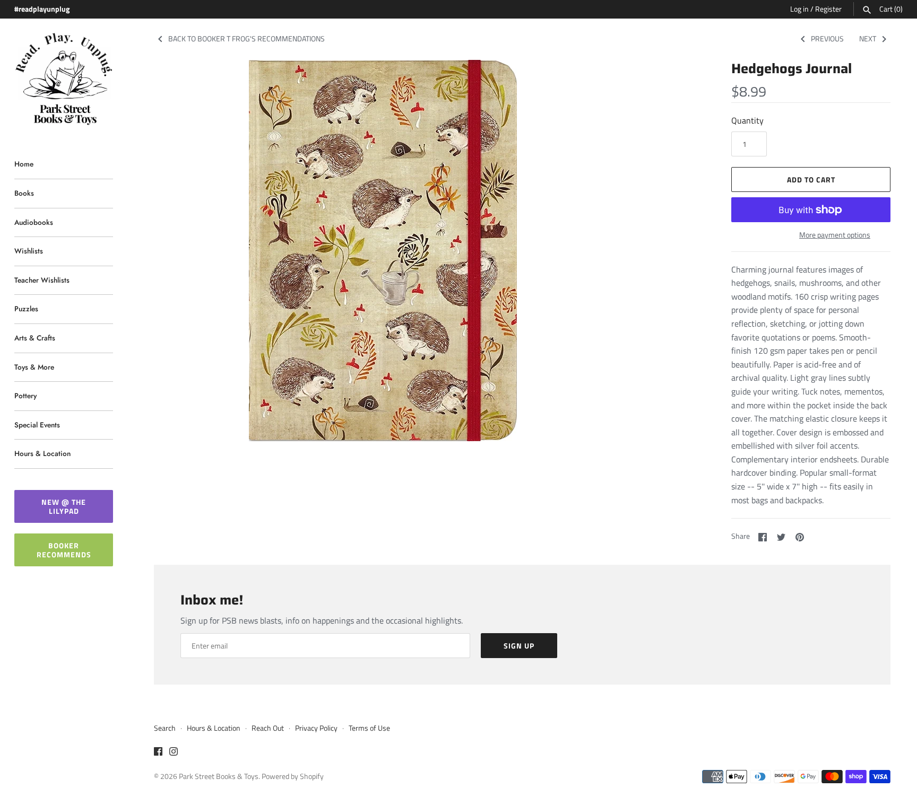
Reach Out (268, 728)
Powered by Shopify (293, 776)
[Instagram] (173, 753)
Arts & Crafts (34, 337)
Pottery (25, 395)
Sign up (519, 645)
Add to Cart (811, 179)
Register (828, 9)
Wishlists (28, 251)
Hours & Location (42, 453)
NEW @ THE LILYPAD (63, 506)
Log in (799, 9)
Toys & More (34, 367)
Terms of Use (369, 728)
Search (165, 728)
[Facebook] (158, 753)
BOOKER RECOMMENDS (64, 550)
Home (23, 164)
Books (24, 193)
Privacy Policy (316, 728)
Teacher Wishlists (42, 280)
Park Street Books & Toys (218, 776)
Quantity (747, 120)
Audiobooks (33, 222)
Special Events (37, 424)
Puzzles (26, 308)
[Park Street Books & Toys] (63, 79)
